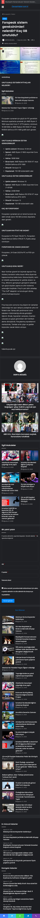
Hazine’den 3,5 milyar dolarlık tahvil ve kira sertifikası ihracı (24, 807)
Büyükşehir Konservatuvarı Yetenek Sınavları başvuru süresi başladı (26, 639)
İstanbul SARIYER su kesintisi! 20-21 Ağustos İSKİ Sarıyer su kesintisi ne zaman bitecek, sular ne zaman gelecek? (10, 513)
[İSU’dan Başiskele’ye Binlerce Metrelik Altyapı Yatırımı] (7, 100)
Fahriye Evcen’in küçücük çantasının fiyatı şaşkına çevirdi (25, 659)
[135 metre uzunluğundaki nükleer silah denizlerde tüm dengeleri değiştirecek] (8, 650)
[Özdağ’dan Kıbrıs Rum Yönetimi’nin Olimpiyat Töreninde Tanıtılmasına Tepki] (8, 795)
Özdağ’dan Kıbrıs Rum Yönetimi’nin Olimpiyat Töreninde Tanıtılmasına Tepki (25, 795)
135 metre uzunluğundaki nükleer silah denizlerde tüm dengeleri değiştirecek (27, 649)
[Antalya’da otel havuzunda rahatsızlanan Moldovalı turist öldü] (10, 477)
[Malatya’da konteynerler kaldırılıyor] (8, 620)
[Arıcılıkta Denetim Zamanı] (8, 715)
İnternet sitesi (6, 580)
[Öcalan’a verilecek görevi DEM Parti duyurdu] (8, 786)
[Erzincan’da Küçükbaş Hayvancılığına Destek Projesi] (8, 696)
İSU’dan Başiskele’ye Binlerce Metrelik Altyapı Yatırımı (25, 629)
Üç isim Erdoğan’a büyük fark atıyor (28, 485)
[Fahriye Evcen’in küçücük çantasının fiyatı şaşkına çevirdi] (8, 660)
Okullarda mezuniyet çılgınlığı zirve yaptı (10, 463)
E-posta (5, 572)
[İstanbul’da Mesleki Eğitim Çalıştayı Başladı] (29, 455)
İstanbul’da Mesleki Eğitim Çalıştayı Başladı (28, 464)
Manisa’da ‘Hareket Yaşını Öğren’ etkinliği (18, 108)
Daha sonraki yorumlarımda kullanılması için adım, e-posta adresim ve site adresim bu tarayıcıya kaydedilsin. (20, 591)
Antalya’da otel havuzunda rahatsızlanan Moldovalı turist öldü (10, 487)
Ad (3, 564)
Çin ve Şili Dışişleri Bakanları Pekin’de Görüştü (28, 499)
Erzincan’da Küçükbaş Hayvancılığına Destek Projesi (24, 695)
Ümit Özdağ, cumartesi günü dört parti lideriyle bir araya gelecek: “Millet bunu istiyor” (26, 765)
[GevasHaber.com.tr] (20, 6)
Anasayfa (7, 14)
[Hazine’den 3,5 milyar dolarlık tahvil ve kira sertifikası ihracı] (8, 808)
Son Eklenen (20, 610)
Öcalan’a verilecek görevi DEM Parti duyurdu (26, 784)
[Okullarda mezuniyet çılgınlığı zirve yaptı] (10, 455)
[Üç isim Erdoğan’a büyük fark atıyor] (29, 477)
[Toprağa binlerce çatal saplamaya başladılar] (8, 676)
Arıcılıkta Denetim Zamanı (26, 712)
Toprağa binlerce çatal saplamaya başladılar (25, 674)
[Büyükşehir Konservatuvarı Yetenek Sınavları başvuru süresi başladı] (8, 640)
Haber (13, 14)
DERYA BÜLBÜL (10, 40)
